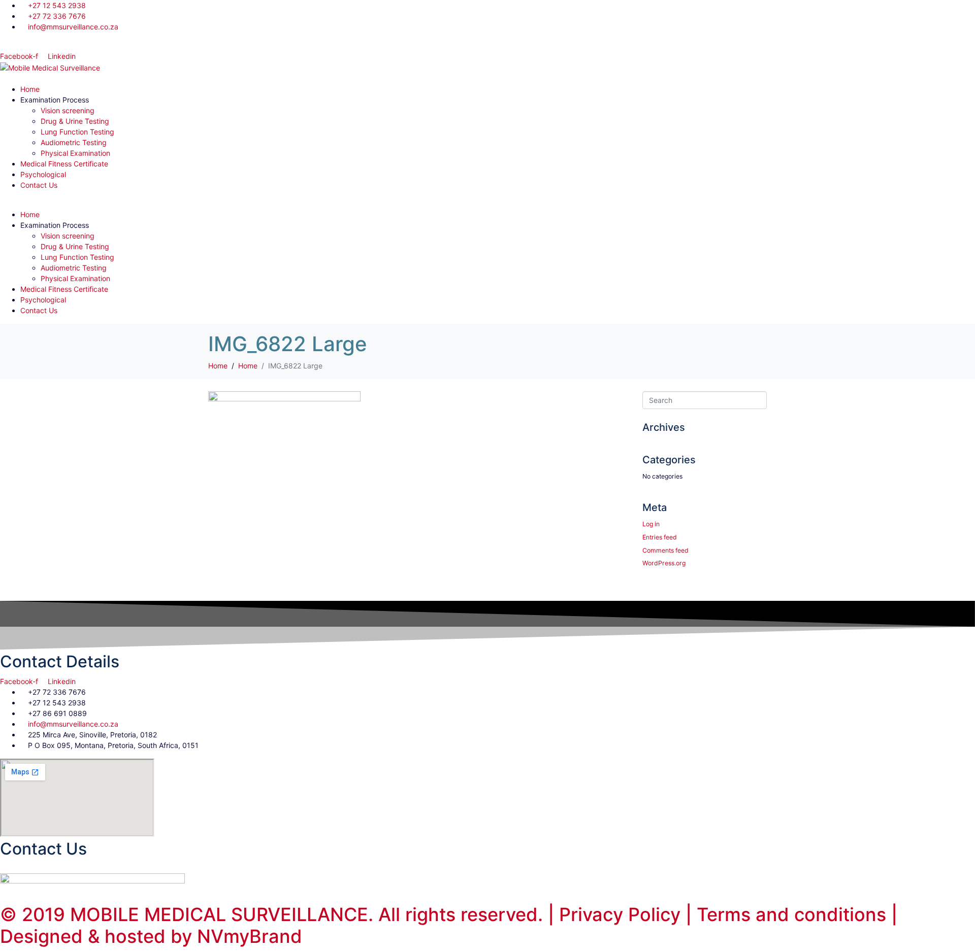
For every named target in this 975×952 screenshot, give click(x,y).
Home (30, 89)
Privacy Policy (619, 914)
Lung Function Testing (77, 131)
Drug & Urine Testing (75, 121)
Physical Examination (75, 153)
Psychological (43, 174)
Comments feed (665, 550)
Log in (651, 524)
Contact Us (38, 185)
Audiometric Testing (74, 142)
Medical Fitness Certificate (64, 163)
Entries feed (659, 537)
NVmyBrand (249, 936)
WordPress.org (664, 563)
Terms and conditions (794, 914)
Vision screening (67, 110)
